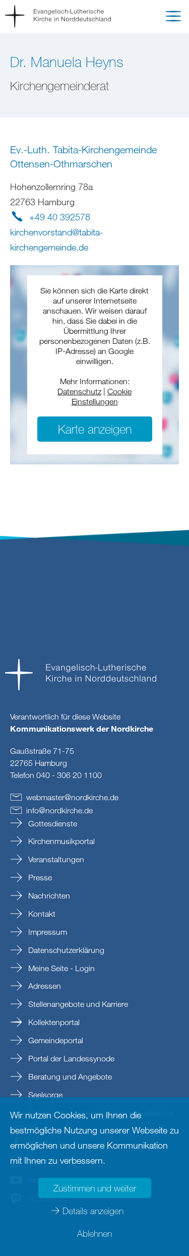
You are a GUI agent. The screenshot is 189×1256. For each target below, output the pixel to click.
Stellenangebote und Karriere (77, 1003)
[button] (173, 18)
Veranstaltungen (55, 859)
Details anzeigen (92, 1210)
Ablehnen (94, 1233)
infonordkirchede (59, 810)
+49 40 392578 (59, 216)
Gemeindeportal (54, 1040)
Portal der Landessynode (70, 1058)
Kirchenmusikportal (60, 841)
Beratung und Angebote (69, 1076)
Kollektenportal (53, 1022)
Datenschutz (79, 391)
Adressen (43, 985)
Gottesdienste (51, 823)
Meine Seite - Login (60, 968)
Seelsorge (44, 1094)
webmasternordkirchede (72, 797)
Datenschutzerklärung (65, 949)
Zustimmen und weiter (94, 1187)
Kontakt (40, 913)
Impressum (46, 931)
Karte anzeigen (95, 429)
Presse (39, 877)
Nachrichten (48, 895)
